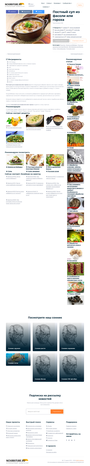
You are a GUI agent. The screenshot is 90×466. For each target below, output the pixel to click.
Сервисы (46, 7)
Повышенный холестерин (35, 445)
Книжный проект (12, 433)
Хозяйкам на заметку (53, 431)
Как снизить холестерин (34, 448)
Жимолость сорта (32, 432)
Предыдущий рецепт (13, 54)
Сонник (49, 438)
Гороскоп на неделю (13, 426)
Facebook (13, 11)
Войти (80, 5)
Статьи (48, 3)
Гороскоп (50, 435)
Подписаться (57, 411)
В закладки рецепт (78, 40)
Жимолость (30, 443)
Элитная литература (13, 431)
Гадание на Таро (52, 440)
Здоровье (57, 3)
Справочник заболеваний (55, 433)
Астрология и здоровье (34, 426)
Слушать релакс (12, 428)
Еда (42, 3)
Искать (49, 426)
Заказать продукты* (61, 40)
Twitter (39, 11)
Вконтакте (26, 11)
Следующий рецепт (77, 54)
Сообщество (67, 3)
